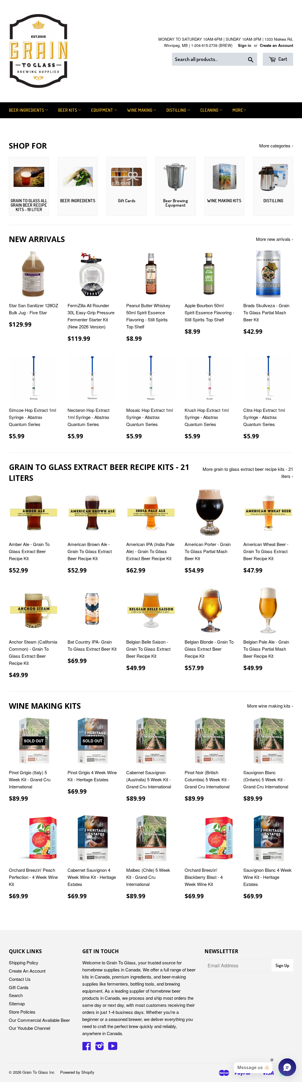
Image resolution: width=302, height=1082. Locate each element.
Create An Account (27, 971)
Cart (282, 59)
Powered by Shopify (77, 1072)
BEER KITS (68, 110)
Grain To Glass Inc (38, 1072)
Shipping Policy (23, 962)
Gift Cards (19, 987)
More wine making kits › (270, 706)
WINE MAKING (140, 110)
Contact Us (20, 979)
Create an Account (276, 45)
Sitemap (17, 1003)
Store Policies (22, 1012)
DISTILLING (176, 110)
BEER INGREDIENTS (27, 110)
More (237, 110)
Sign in (244, 45)
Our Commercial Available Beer (39, 1020)
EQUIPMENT (102, 110)
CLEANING (209, 110)
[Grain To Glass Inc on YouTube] (112, 1048)
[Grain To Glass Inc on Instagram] (99, 1048)
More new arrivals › (274, 239)
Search (16, 995)
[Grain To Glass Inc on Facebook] (86, 1048)
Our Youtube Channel (29, 1028)
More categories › (276, 145)
